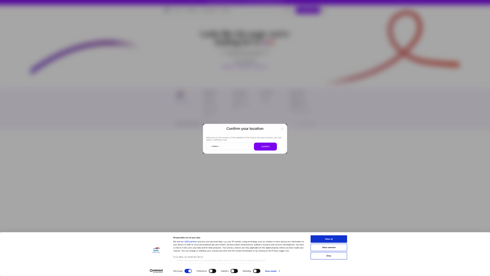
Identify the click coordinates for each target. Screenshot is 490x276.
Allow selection (329, 247)
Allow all (329, 239)
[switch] (212, 271)
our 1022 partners (189, 241)
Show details (271, 271)
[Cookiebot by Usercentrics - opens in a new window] (156, 271)
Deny (329, 256)
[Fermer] (282, 129)
